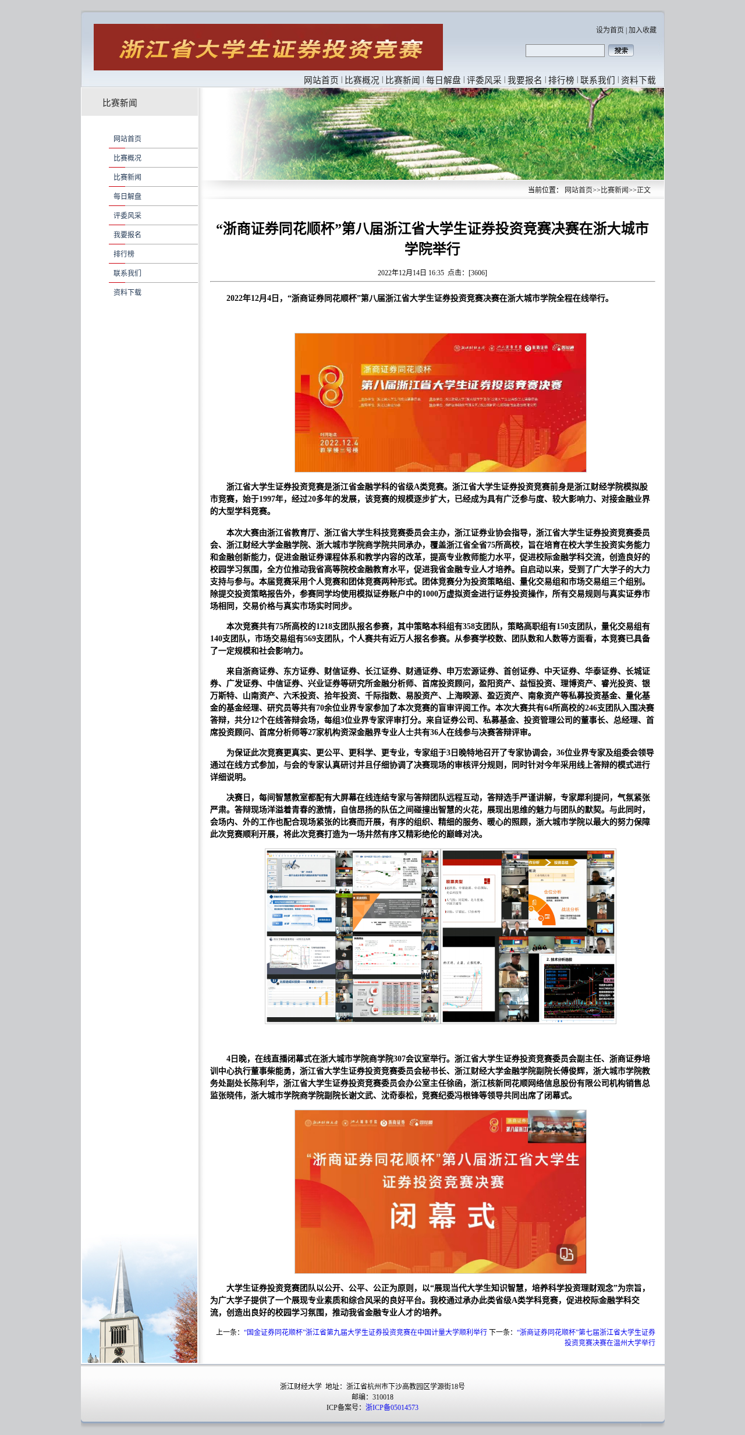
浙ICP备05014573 (392, 1408)
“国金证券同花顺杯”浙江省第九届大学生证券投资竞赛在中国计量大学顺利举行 (365, 1333)
